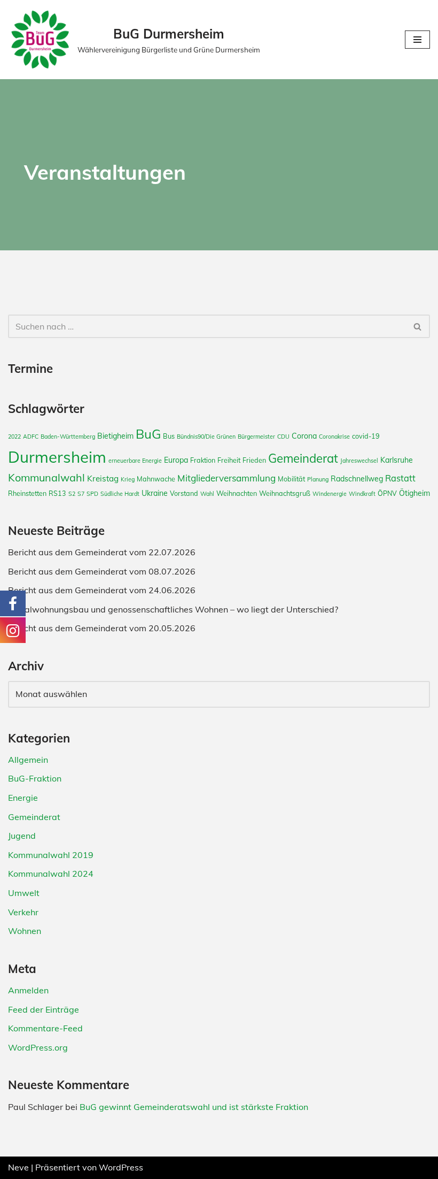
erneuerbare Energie (135, 460)
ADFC (30, 436)
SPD (92, 493)
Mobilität (291, 478)
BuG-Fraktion (34, 778)
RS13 (57, 493)
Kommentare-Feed (45, 1028)
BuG (148, 434)
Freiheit (228, 460)
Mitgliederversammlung (226, 478)
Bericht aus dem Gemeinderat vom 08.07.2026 (101, 571)
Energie (23, 797)
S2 (71, 493)
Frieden (254, 460)
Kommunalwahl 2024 (50, 873)
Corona (304, 436)
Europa (176, 460)
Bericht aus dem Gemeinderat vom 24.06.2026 (101, 590)
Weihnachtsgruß (284, 493)
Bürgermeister (256, 436)
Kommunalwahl (46, 477)
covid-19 (366, 436)
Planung (317, 479)
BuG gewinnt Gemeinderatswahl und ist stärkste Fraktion (194, 1106)
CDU (283, 436)
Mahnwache (156, 478)
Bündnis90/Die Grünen (206, 436)
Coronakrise (334, 436)
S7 (80, 493)
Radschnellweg (357, 479)
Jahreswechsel (359, 460)
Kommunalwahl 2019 (50, 854)
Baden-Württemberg (68, 436)
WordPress (121, 1167)
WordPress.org (38, 1047)
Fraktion (202, 460)
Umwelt (24, 892)
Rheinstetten (27, 493)
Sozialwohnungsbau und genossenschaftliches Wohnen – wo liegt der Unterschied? (173, 609)
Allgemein (28, 759)
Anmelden (28, 990)
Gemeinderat (303, 458)
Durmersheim (57, 456)
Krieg (128, 479)
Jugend (22, 835)
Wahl (207, 493)
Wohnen (24, 930)
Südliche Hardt (119, 493)
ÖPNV (387, 493)
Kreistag (103, 478)
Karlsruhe (396, 460)
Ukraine (155, 493)
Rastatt (400, 478)
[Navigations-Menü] (417, 39)
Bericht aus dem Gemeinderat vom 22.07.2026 (101, 552)
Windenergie (329, 493)
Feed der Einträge (43, 1009)
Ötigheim (414, 493)
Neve (18, 1167)
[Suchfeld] (418, 326)
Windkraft (362, 493)
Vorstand (184, 493)
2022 (14, 436)
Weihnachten (236, 493)
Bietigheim (115, 436)
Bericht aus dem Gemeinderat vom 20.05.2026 (101, 628)
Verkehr (23, 912)
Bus (169, 436)
